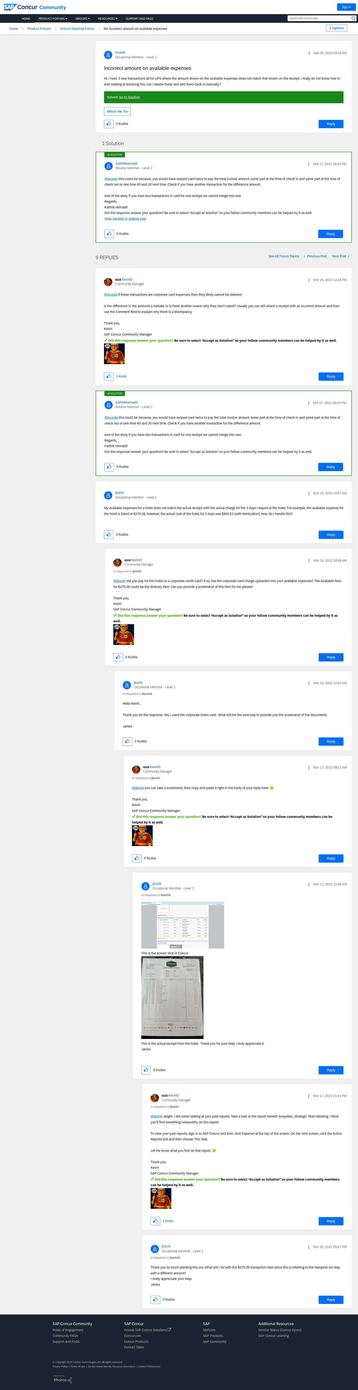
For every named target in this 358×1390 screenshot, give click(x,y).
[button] (309, 53)
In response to (127, 571)
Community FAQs (65, 1336)
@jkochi (119, 581)
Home (13, 28)
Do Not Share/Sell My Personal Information (111, 1366)
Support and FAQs (66, 1341)
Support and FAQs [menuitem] (139, 18)
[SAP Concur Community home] (20, 7)
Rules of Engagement (68, 1330)
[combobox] (322, 18)
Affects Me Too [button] (117, 111)
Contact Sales (134, 1347)
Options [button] (338, 28)
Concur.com (132, 1336)
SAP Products (213, 1336)
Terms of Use (77, 1366)
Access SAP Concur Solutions (145, 1330)
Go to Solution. (129, 97)
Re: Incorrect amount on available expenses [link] (135, 28)
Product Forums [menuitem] (52, 18)
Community (52, 7)
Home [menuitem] (26, 18)
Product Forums (39, 28)
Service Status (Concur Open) (279, 1330)
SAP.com (209, 1330)
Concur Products (136, 1341)
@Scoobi (111, 179)
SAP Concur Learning (273, 1336)
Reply (331, 124)
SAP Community (214, 1341)
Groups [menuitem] (81, 18)
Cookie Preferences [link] (149, 1366)
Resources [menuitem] (106, 18)
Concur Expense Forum (77, 28)
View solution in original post (125, 218)
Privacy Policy (60, 1366)
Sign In (346, 7)
